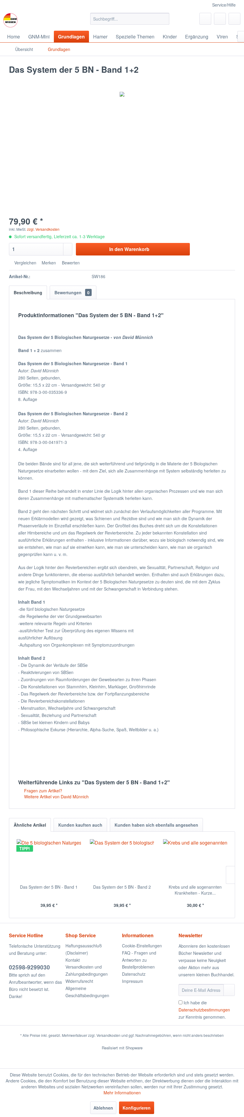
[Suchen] (163, 19)
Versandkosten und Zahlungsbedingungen (86, 970)
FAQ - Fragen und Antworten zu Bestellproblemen (139, 960)
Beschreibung (28, 292)
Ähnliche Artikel (30, 825)
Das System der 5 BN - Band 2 (122, 887)
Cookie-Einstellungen (142, 946)
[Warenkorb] (234, 19)
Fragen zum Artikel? (42, 791)
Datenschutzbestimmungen (204, 1010)
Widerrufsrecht (79, 981)
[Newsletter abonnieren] (229, 990)
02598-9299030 (29, 967)
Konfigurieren (137, 1108)
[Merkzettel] (205, 19)
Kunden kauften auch (80, 825)
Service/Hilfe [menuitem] (224, 5)
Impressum (132, 981)
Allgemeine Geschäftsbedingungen (87, 991)
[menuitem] (130, 19)
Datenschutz (134, 974)
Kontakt (72, 960)
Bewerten (70, 263)
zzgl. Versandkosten (43, 229)
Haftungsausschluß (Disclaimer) (83, 949)
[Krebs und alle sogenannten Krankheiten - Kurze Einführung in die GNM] (195, 860)
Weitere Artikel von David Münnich (56, 797)
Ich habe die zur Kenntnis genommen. (204, 1010)
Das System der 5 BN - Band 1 (49, 887)
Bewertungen (72, 292)
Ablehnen (103, 1108)
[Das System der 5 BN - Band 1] (49, 860)
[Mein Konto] (220, 19)
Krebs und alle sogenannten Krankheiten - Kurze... (195, 890)
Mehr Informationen (122, 1093)
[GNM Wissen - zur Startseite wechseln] (10, 20)
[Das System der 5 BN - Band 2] (122, 860)
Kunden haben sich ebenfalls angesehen (156, 825)
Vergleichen (24, 263)
